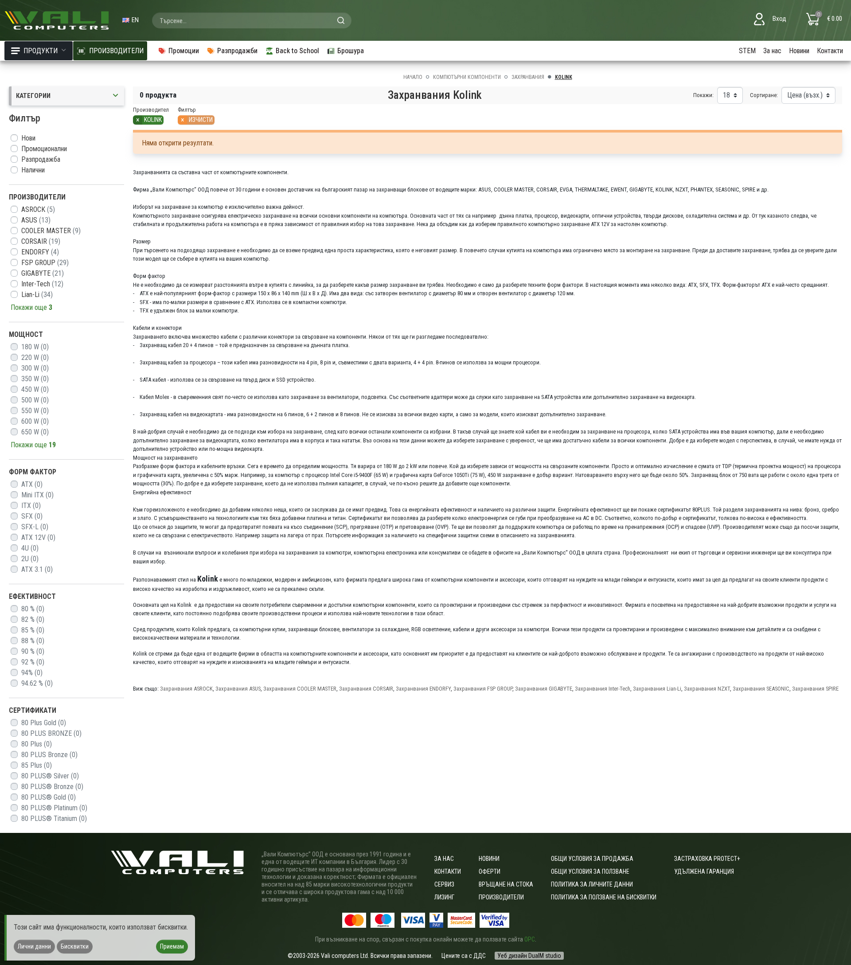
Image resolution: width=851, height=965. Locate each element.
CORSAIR (40, 241)
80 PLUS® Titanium (54, 818)
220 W (35, 357)
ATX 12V (38, 537)
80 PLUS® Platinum (54, 808)
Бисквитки (75, 946)
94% (32, 672)
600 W (35, 421)
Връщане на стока (506, 884)
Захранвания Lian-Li (657, 688)
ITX (31, 505)
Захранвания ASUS (238, 688)
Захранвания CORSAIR (366, 688)
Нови (28, 138)
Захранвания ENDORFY (423, 688)
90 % (32, 651)
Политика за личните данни (592, 884)
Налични (33, 170)
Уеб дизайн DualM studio (529, 955)
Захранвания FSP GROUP (482, 688)
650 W (35, 432)
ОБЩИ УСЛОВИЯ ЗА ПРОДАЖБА (592, 858)
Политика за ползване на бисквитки (603, 897)
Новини (799, 51)
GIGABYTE (42, 273)
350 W (35, 379)
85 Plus (36, 765)
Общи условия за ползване (590, 871)
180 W (35, 347)
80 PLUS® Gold (48, 797)
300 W (35, 368)
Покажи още (31, 307)
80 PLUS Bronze (49, 754)
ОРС (529, 939)
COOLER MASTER (51, 231)
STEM (747, 51)
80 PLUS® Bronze (52, 786)
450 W (35, 389)
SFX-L (34, 527)
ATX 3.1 (37, 569)
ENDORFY (40, 252)
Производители (501, 897)
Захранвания (527, 77)
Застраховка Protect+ (707, 858)
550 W (35, 410)
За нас (772, 51)
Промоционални (44, 149)
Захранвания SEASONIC (761, 688)
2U (30, 559)
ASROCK (38, 209)
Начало (412, 77)
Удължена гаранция (704, 871)
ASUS (36, 220)
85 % (32, 630)
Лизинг (444, 897)
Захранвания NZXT (707, 688)
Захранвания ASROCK (186, 688)
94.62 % (37, 683)
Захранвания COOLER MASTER (299, 688)
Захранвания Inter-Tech (602, 688)
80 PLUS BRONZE (51, 733)
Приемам (172, 946)
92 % (32, 662)
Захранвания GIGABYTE (543, 688)
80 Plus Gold (43, 723)
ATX (32, 484)
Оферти (489, 871)
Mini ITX (37, 495)
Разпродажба (40, 159)
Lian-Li (37, 294)
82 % (32, 619)
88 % (32, 641)
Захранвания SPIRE (815, 688)
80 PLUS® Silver (50, 776)
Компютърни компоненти (467, 77)
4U (30, 548)
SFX (32, 516)
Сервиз (444, 884)
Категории (33, 96)
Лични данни (34, 946)
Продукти (40, 51)
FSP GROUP (45, 262)
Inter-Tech (42, 284)
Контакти (830, 51)
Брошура (350, 51)
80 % (32, 609)
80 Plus (36, 744)
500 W (35, 400)
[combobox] (251, 20)
